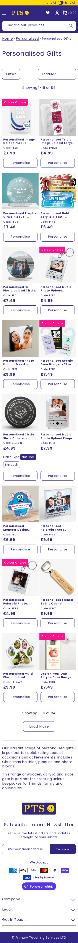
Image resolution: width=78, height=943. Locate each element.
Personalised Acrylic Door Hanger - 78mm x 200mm (57, 362)
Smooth (11, 464)
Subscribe (62, 849)
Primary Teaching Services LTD (41, 937)
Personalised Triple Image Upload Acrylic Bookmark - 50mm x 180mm (58, 141)
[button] (69, 13)
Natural (28, 457)
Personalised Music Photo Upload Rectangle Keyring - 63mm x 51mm (56, 289)
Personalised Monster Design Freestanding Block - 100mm (20, 528)
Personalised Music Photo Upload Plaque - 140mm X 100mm (57, 436)
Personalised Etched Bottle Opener (57, 601)
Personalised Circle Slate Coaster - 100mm (18, 436)
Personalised (27, 38)
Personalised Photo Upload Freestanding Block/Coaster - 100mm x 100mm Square (20, 362)
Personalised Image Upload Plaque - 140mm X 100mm (19, 141)
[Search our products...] (71, 26)
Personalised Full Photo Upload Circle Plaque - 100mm (19, 289)
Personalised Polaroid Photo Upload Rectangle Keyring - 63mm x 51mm (17, 602)
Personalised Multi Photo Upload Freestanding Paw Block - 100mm (18, 675)
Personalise (20, 163)
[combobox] (39, 26)
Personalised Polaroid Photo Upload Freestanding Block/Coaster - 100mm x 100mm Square (57, 528)
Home (7, 38)
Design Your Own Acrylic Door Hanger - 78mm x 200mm (57, 675)
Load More (39, 726)
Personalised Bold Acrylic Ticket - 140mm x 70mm (55, 215)
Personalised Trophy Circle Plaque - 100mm (19, 215)
